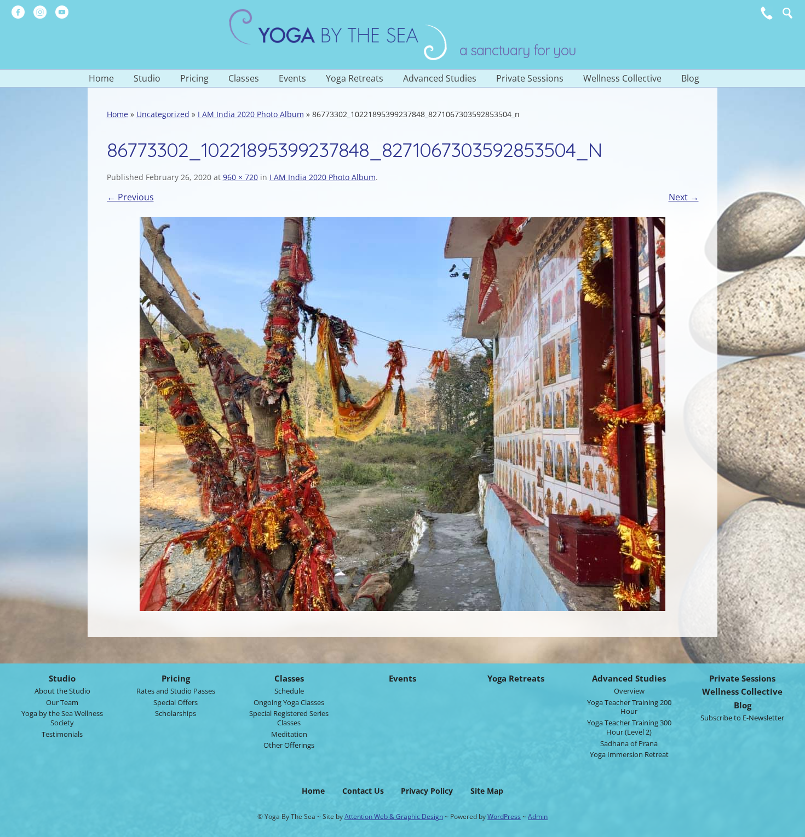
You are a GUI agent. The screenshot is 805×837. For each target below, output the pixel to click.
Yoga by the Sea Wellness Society (62, 718)
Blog (690, 78)
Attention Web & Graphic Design (393, 816)
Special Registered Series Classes (289, 718)
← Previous (130, 197)
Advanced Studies (439, 78)
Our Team (62, 702)
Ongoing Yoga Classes (289, 702)
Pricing (194, 78)
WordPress (504, 816)
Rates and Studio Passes (175, 691)
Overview (629, 691)
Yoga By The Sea (338, 34)
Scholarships (175, 713)
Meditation (289, 734)
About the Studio (62, 691)
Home (101, 78)
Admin (538, 816)
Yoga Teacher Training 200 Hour (629, 707)
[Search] (787, 13)
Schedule (289, 691)
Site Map (486, 791)
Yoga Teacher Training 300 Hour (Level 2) (629, 727)
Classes (243, 78)
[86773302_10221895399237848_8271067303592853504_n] (403, 414)
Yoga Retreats (354, 78)
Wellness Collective (622, 78)
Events (292, 78)
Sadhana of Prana (629, 743)
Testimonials (62, 734)
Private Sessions (530, 78)
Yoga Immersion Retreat (629, 754)
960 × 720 (240, 177)
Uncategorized (162, 114)
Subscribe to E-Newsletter (742, 718)
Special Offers (175, 702)
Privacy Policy (427, 791)
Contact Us (363, 791)
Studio (147, 78)
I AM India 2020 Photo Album (251, 114)
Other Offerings (288, 745)
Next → (684, 197)
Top (788, 826)
